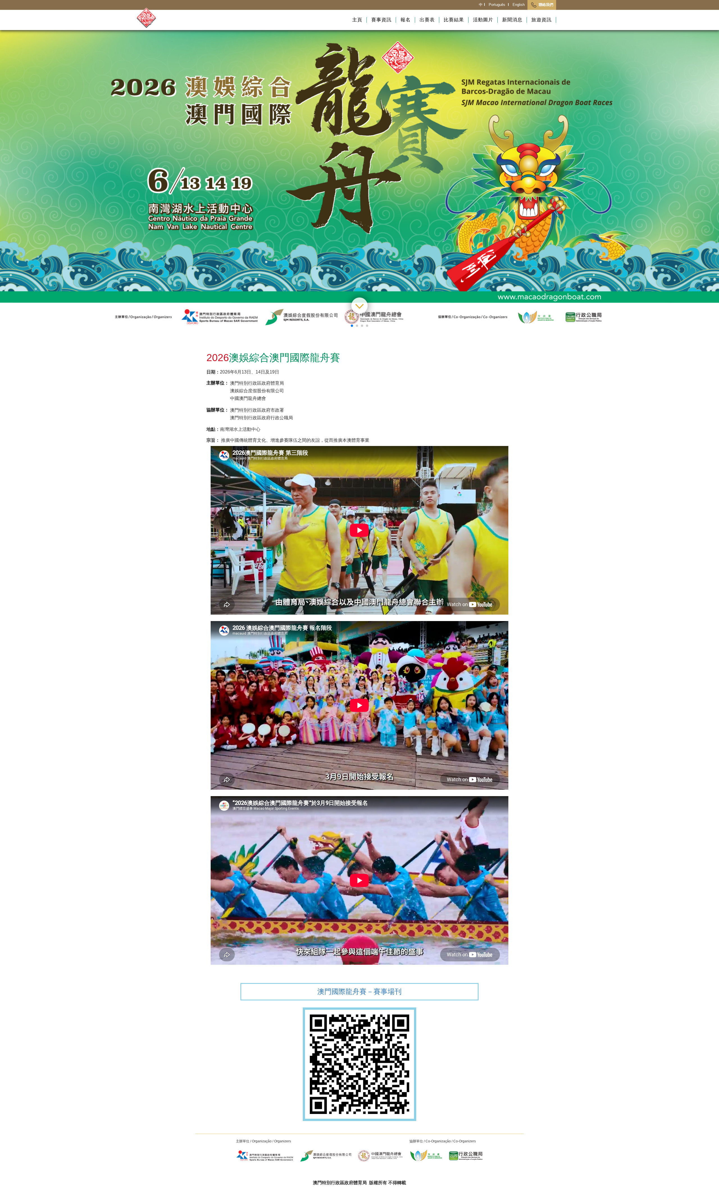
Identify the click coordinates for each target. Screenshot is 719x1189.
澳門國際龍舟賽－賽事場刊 (359, 991)
